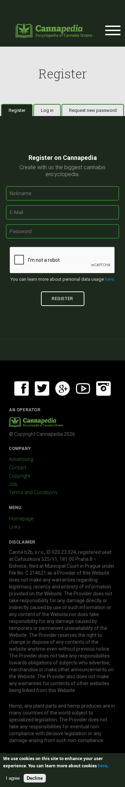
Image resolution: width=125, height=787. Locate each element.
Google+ (62, 388)
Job (13, 484)
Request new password (93, 110)
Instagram (103, 388)
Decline (35, 778)
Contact (17, 467)
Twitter (42, 388)
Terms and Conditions (33, 492)
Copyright (19, 476)
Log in (47, 110)
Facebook (21, 388)
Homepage (21, 518)
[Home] (54, 30)
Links (14, 527)
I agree (13, 778)
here (109, 279)
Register (21, 110)
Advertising (21, 459)
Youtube (83, 388)
